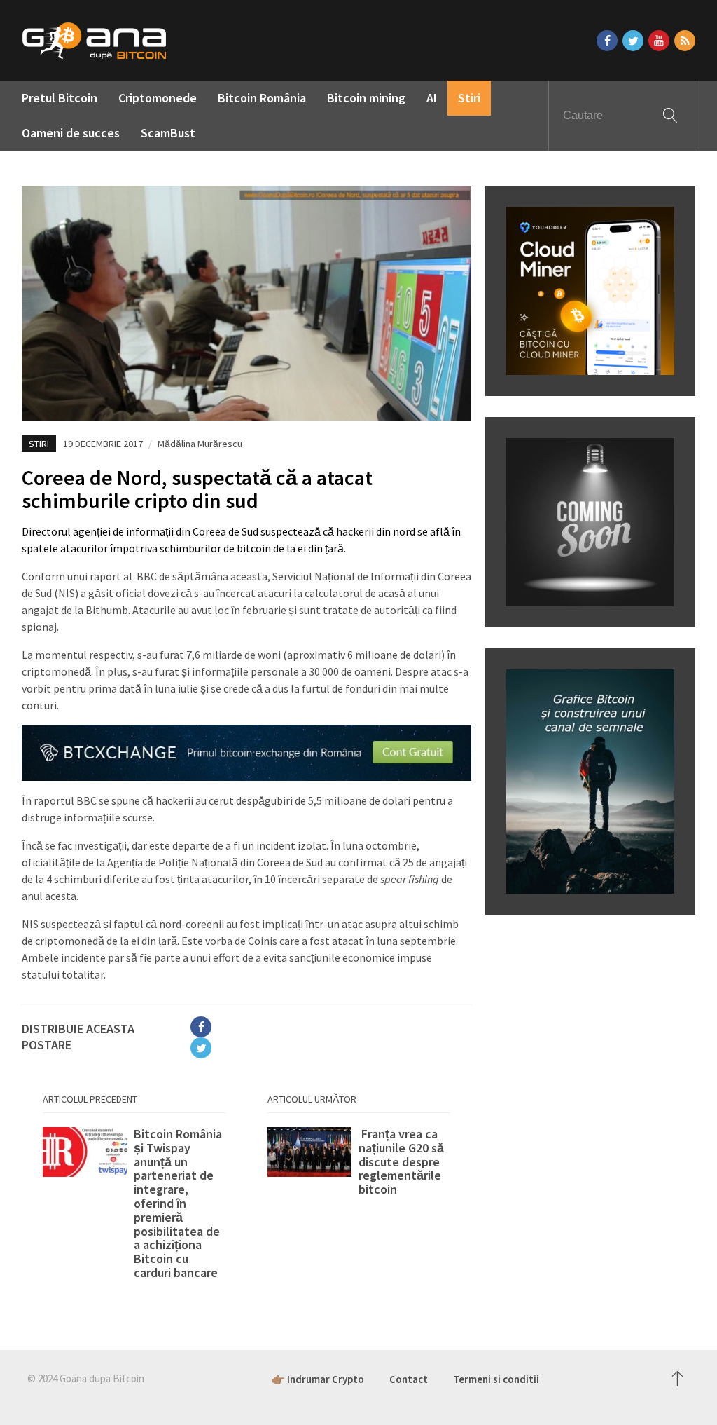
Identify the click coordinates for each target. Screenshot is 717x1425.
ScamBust (168, 133)
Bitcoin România (262, 98)
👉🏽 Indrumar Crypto (318, 1379)
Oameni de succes (71, 133)
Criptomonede (157, 98)
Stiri (469, 98)
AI (431, 98)
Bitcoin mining (366, 98)
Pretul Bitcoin (59, 98)
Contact (408, 1379)
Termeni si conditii (496, 1379)
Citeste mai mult (134, 1203)
